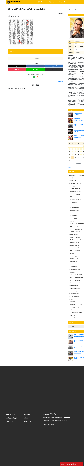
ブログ (26, 418)
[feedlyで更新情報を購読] (34, 77)
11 (72, 151)
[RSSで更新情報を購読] (37, 77)
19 (75, 154)
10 (69, 151)
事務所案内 (27, 414)
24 (69, 157)
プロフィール (9, 421)
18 (72, 154)
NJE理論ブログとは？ (11, 418)
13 (78, 151)
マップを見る (67, 417)
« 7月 (69, 167)
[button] (54, 69)
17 (69, 154)
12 (75, 151)
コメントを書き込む (35, 58)
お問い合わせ (27, 421)
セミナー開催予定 (10, 414)
